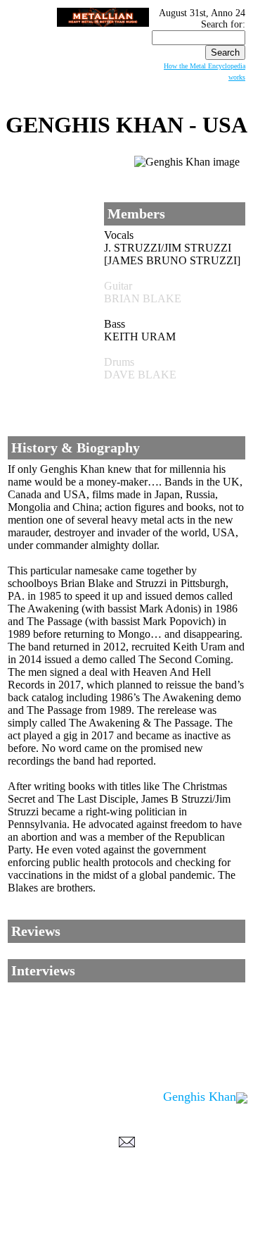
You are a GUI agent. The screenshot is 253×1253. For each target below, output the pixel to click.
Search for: (223, 24)
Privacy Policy (126, 1239)
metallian (71, 1221)
